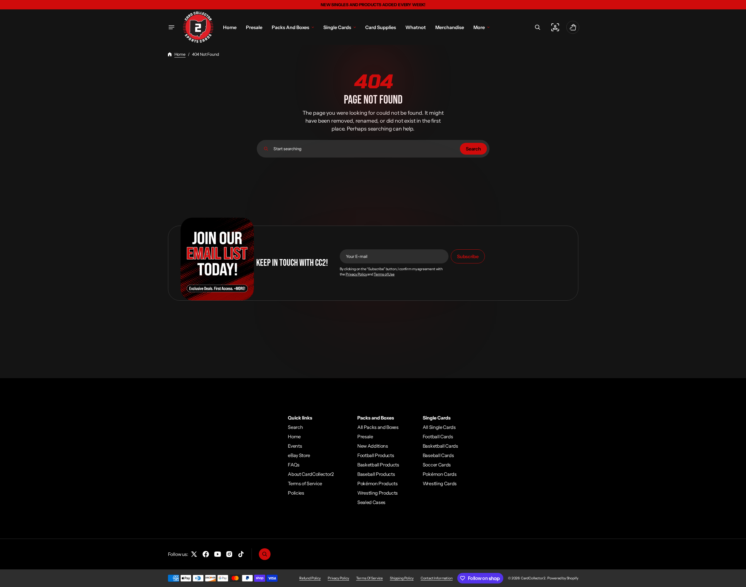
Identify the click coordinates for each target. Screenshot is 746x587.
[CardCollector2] (198, 27)
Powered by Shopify (562, 578)
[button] (537, 27)
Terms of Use (384, 274)
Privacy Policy (356, 274)
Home (180, 54)
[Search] (266, 149)
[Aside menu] (171, 27)
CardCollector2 (533, 578)
